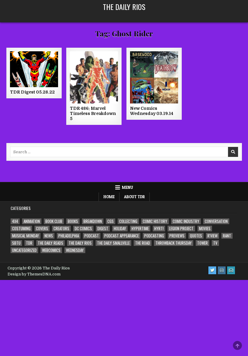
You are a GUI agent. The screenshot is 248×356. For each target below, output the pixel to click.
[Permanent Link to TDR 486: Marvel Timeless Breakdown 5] (94, 77)
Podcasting (154, 236)
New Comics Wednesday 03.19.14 (151, 111)
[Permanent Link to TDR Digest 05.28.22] (34, 69)
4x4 (15, 221)
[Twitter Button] (212, 270)
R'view (212, 236)
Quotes (196, 236)
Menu (127, 187)
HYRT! (159, 228)
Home (109, 196)
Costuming (21, 228)
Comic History (155, 221)
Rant (227, 236)
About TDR (134, 196)
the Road (142, 243)
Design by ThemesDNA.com (34, 274)
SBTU (16, 243)
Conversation (216, 221)
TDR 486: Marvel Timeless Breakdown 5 (93, 113)
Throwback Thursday (173, 243)
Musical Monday (25, 236)
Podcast (91, 236)
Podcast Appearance (121, 236)
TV (215, 243)
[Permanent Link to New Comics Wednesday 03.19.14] (154, 77)
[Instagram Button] (222, 270)
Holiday (120, 228)
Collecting (128, 221)
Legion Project (181, 228)
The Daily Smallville (113, 243)
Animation (32, 221)
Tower (202, 243)
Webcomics (51, 250)
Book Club (53, 221)
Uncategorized (24, 250)
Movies (204, 228)
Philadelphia (68, 236)
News (48, 236)
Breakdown (92, 221)
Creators (61, 228)
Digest (102, 228)
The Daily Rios (124, 6)
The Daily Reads (50, 243)
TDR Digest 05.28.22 (32, 92)
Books (73, 221)
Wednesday (75, 250)
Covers (42, 228)
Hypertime (140, 228)
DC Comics (83, 228)
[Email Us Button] (231, 270)
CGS (110, 221)
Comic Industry (186, 221)
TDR (29, 243)
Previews (176, 236)
